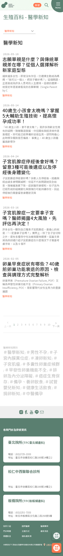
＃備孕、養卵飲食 (26, 381)
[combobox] (19, 31)
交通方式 (26, 531)
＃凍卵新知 (40, 358)
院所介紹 (7, 526)
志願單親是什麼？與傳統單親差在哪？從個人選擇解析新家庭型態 (30, 65)
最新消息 (44, 531)
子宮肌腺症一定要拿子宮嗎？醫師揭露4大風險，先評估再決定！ (29, 218)
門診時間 (7, 531)
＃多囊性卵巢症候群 (41, 364)
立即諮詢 (56, 536)
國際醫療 (26, 526)
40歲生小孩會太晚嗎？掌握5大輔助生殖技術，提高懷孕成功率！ (30, 116)
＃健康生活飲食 (36, 387)
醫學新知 (7, 95)
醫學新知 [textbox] (9, 31)
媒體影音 (7, 536)
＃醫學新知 (13, 352)
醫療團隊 (44, 526)
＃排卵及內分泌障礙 (30, 372)
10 (49, 324)
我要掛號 (56, 548)
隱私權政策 (27, 536)
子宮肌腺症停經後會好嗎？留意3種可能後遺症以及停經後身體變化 (30, 167)
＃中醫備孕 (32, 393)
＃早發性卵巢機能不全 (26, 370)
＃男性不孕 (36, 352)
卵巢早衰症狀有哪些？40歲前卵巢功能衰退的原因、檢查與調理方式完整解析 (30, 269)
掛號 (37, 5)
